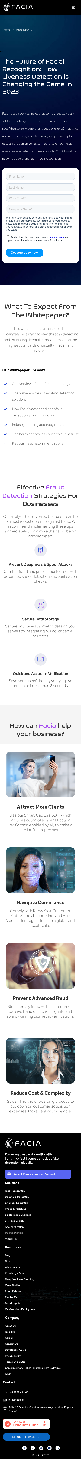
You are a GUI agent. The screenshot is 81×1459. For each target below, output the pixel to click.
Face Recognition (15, 1190)
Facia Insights (13, 1303)
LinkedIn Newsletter (26, 1437)
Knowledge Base (14, 1273)
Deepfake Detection (17, 1196)
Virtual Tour (11, 1238)
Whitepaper (22, 29)
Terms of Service (15, 1361)
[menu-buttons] (78, 8)
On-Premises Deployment (20, 1309)
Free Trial (10, 1331)
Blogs (8, 1255)
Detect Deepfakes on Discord (34, 1174)
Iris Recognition (14, 1232)
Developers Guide (15, 1349)
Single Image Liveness (18, 1214)
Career (9, 1337)
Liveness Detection (16, 1202)
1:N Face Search (14, 1220)
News (8, 1261)
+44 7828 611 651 (19, 1392)
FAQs (8, 1373)
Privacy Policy (13, 1355)
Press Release (13, 1291)
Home (6, 29)
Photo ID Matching (15, 1208)
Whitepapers (12, 1267)
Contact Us (11, 1343)
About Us (10, 1325)
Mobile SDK (11, 1297)
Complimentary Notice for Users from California (33, 1367)
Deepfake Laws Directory (20, 1279)
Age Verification (14, 1226)
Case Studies (12, 1285)
